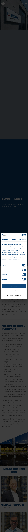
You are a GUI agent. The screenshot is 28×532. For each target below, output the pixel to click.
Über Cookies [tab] (22, 239)
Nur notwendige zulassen (14, 295)
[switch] (24, 270)
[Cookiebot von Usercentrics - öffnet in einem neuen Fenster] (20, 235)
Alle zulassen (14, 286)
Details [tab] (14, 239)
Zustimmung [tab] (5, 239)
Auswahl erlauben (14, 291)
